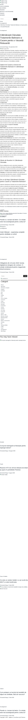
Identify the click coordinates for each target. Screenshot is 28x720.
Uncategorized (3, 30)
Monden (2, 15)
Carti (2, 296)
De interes (3, 8)
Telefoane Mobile (4, 325)
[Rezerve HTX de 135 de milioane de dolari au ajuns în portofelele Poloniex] (10, 457)
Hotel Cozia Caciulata (6, 103)
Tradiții (2, 13)
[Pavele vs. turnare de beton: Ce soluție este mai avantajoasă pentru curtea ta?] (6, 214)
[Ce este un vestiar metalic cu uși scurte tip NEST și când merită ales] (14, 524)
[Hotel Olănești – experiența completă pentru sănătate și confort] (2, 226)
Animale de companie (5, 287)
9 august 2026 (11, 472)
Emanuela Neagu (4, 46)
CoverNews (16, 717)
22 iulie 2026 (11, 697)
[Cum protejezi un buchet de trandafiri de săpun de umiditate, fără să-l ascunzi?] (14, 636)
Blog (2, 293)
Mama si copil (3, 314)
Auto (2, 292)
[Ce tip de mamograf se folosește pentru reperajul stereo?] (14, 390)
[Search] (0, 16)
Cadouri (2, 295)
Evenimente (3, 305)
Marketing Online (4, 317)
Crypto (2, 301)
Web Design (3, 331)
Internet (2, 313)
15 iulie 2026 (11, 272)
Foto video (3, 310)
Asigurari (2, 289)
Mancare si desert (4, 316)
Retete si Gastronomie (6, 11)
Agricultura (3, 286)
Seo (1, 323)
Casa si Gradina (4, 6)
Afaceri (2, 284)
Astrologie (3, 290)
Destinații (2, 304)
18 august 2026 (11, 450)
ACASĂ (1, 4)
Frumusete (3, 311)
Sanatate (2, 322)
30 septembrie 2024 (13, 46)
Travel (2, 328)
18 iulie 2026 (11, 237)
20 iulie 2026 (11, 224)
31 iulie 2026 (11, 585)
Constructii (3, 299)
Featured (2, 308)
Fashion (2, 9)
